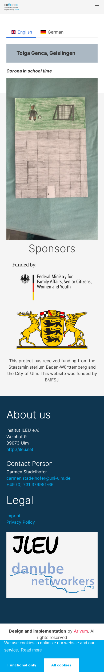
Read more (31, 650)
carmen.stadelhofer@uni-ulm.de (38, 478)
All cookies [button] (61, 665)
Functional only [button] (21, 665)
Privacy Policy (20, 522)
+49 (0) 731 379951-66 (30, 484)
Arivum (81, 631)
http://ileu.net (19, 449)
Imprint (13, 515)
